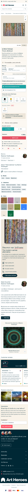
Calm (3, 178)
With (21, 129)
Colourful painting (16, 189)
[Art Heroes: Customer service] (26, 458)
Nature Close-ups (6, 189)
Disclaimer (13, 485)
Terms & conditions (6, 485)
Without (9, 129)
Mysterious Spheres (6, 191)
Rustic (8, 187)
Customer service (6, 458)
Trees (18, 184)
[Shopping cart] (25, 5)
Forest (3, 184)
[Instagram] (6, 466)
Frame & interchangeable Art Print (12, 86)
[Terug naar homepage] (8, 5)
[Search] (25, 9)
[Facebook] (10, 466)
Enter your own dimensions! (14, 81)
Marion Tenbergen (8, 49)
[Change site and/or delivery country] (26, 1)
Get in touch (7, 445)
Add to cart (15, 138)
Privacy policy (14, 487)
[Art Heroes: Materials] (26, 455)
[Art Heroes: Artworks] (26, 451)
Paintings (24, 184)
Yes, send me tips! (6, 426)
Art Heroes (4, 462)
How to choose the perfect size (19, 74)
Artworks (4, 451)
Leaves (23, 189)
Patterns (4, 187)
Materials (4, 455)
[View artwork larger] (25, 17)
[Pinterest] (8, 466)
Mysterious (13, 178)
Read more (10, 160)
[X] (13, 466)
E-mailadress (4, 420)
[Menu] (2, 5)
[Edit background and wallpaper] (25, 19)
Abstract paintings (16, 187)
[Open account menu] (23, 5)
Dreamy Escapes (17, 191)
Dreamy (7, 178)
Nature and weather (11, 184)
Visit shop (3, 160)
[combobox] (12, 8)
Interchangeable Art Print (10, 90)
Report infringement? (21, 485)
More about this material (20, 65)
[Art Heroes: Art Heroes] (26, 462)
